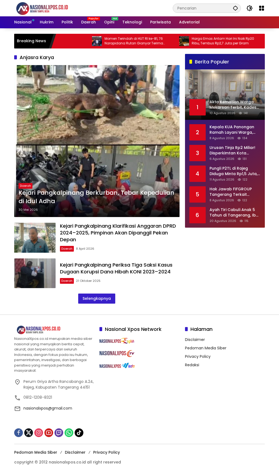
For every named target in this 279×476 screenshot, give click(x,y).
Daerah (25, 186)
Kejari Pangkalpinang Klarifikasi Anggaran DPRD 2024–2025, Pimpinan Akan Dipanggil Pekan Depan (118, 232)
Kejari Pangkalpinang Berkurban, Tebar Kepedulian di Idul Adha (96, 197)
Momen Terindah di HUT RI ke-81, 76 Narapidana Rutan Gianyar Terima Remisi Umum (120, 41)
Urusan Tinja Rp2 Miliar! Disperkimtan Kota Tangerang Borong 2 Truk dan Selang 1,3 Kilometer (232, 150)
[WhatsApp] (69, 432)
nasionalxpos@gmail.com (47, 408)
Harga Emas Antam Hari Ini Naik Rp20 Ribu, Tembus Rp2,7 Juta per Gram (209, 40)
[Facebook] (18, 432)
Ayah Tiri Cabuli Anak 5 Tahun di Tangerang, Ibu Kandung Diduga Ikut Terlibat (234, 212)
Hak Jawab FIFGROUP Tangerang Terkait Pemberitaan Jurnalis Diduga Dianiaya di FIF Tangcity (231, 192)
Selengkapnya (97, 298)
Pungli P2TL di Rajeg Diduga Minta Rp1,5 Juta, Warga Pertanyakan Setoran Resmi (233, 171)
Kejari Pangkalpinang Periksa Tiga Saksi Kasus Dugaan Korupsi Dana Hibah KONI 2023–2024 (116, 268)
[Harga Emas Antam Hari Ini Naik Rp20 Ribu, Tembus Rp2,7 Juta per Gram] (171, 41)
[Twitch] (58, 432)
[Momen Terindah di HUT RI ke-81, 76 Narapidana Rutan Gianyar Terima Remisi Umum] (84, 41)
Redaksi (192, 365)
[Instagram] (38, 432)
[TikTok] (79, 432)
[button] (235, 8)
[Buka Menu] (261, 8)
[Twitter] (28, 432)
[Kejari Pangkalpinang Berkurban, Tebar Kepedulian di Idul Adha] (97, 141)
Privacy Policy (198, 356)
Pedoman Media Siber (205, 348)
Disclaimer (195, 339)
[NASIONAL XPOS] (48, 8)
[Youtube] (48, 432)
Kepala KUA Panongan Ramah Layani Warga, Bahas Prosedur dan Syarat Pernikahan (232, 129)
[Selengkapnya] (54, 330)
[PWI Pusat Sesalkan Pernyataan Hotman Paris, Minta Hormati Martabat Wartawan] (258, 41)
